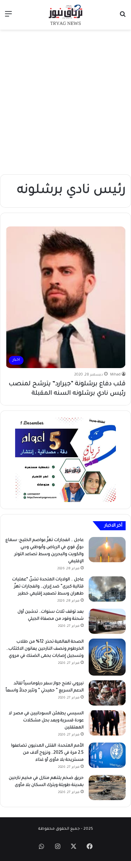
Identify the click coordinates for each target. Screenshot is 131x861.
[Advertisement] (65, 102)
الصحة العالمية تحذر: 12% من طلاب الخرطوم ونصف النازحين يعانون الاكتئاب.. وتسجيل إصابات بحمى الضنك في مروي (45, 649)
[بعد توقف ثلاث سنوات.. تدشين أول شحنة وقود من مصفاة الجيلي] (107, 621)
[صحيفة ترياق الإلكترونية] (65, 15)
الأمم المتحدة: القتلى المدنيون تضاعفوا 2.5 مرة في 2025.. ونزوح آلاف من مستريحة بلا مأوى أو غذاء (47, 753)
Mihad (115, 375)
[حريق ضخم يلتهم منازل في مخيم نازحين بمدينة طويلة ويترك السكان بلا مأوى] (107, 787)
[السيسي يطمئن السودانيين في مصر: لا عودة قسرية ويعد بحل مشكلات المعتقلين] (107, 723)
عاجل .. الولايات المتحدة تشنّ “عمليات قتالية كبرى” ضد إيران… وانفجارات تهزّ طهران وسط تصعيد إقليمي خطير (48, 586)
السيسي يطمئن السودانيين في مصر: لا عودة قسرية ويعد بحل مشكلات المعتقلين (46, 720)
